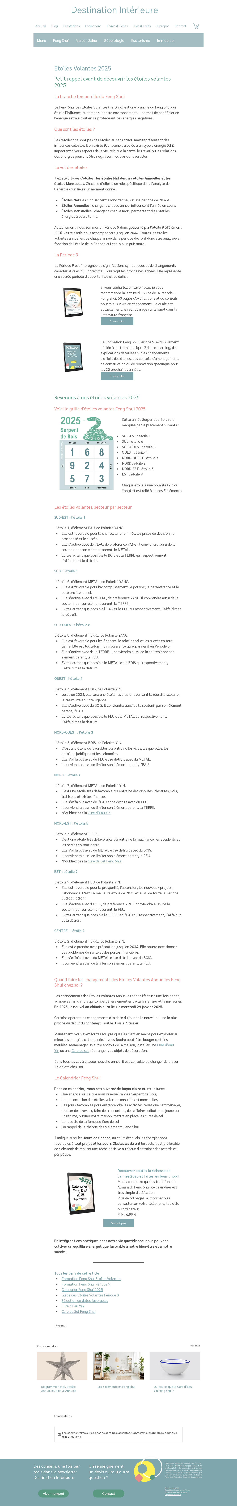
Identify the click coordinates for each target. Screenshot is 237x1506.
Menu (41, 40)
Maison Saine (86, 40)
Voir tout (195, 1345)
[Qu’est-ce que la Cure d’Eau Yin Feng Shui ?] (175, 1366)
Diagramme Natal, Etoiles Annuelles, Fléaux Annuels (58, 1388)
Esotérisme (140, 40)
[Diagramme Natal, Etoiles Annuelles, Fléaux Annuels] (62, 1366)
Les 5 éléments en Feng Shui (116, 1386)
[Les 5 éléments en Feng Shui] (118, 1366)
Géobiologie (114, 40)
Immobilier (166, 40)
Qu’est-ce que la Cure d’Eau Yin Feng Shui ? (173, 1388)
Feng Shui (61, 40)
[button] (196, 26)
